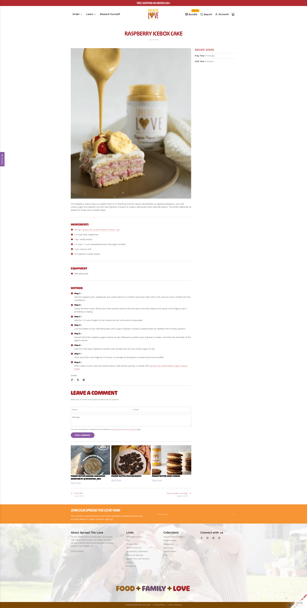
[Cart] (233, 14)
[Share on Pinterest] (83, 380)
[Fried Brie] (72, 494)
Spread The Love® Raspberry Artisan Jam (101, 230)
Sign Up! (109, 519)
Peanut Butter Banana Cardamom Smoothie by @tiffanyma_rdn (88, 477)
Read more (76, 483)
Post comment (82, 435)
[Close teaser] (289, 605)
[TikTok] (219, 538)
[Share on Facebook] (72, 380)
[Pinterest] (213, 538)
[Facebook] (201, 538)
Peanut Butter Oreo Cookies (166, 476)
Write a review (77, 551)
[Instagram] (207, 538)
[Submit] (233, 514)
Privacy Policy (115, 429)
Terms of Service (130, 429)
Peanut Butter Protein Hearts (126, 476)
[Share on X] (77, 380)
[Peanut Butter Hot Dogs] (190, 494)
